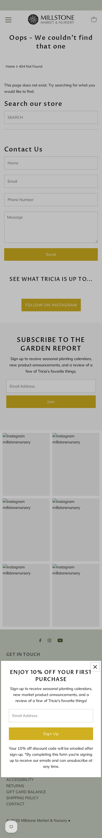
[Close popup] (95, 666)
